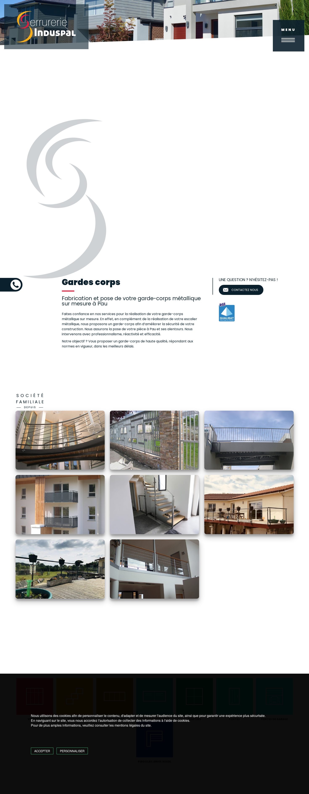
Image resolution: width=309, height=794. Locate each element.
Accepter (42, 751)
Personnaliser (72, 751)
